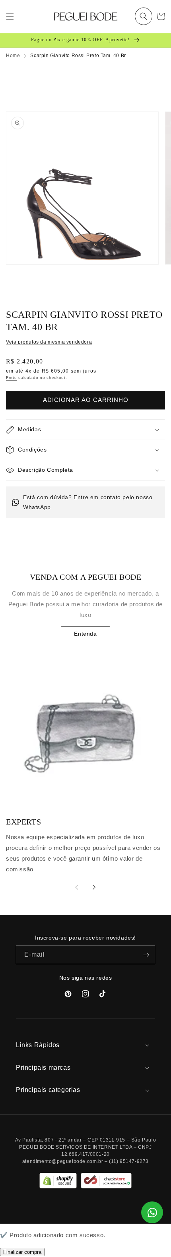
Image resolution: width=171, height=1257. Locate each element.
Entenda (85, 633)
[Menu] (10, 16)
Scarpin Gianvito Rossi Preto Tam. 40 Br (78, 55)
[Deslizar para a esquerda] (77, 887)
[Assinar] (146, 955)
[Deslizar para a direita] (94, 887)
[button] (143, 16)
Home (13, 55)
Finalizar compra (22, 1252)
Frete (11, 377)
